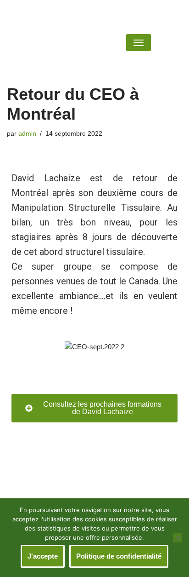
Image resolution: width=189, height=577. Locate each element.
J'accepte (43, 556)
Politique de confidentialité (118, 556)
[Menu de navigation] (138, 42)
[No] (177, 537)
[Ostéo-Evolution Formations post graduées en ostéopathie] (141, 14)
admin (27, 133)
